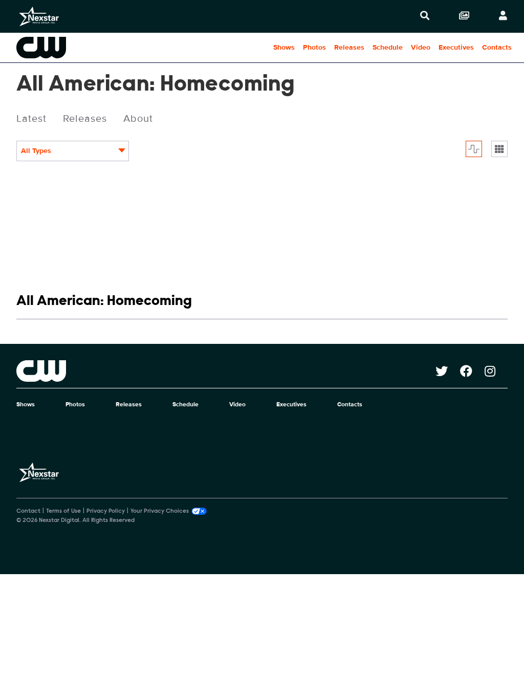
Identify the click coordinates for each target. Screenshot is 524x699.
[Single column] (499, 149)
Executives (456, 47)
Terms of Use (63, 511)
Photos (314, 47)
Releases (349, 47)
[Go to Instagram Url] (496, 371)
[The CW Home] (65, 47)
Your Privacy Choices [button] (159, 511)
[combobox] (72, 151)
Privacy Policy (105, 511)
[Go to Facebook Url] (472, 371)
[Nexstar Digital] (38, 16)
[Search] (424, 16)
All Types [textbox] (36, 150)
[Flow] (474, 149)
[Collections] (464, 16)
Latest (31, 119)
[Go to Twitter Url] (447, 371)
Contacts (497, 47)
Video (420, 47)
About (138, 119)
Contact (28, 511)
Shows (284, 47)
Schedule (388, 47)
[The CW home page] (225, 371)
